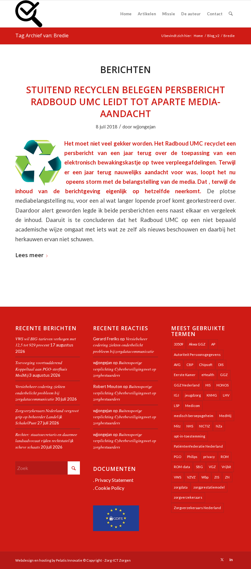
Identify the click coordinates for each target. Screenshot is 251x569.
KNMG (212, 395)
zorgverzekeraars (188, 497)
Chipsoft (205, 365)
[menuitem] (126, 13)
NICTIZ (204, 426)
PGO (177, 457)
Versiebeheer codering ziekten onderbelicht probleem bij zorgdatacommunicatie (40, 392)
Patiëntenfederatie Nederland (198, 446)
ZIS (216, 477)
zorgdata (181, 487)
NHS (189, 426)
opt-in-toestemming (189, 436)
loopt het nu (218, 172)
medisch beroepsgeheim (193, 416)
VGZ (212, 467)
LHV (226, 395)
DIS (220, 365)
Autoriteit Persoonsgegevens (197, 355)
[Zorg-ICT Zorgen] (28, 13)
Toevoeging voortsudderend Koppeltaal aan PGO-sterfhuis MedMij (41, 369)
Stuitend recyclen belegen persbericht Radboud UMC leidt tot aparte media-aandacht (125, 101)
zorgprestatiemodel (209, 487)
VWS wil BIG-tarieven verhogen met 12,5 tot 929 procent (45, 342)
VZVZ (191, 477)
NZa (219, 426)
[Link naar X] (222, 559)
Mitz (177, 426)
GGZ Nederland (187, 385)
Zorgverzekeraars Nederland (197, 508)
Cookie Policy (109, 488)
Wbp (204, 477)
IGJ (176, 395)
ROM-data (182, 467)
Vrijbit (226, 467)
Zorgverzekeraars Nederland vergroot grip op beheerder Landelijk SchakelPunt (47, 417)
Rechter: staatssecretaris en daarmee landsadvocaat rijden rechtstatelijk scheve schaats (46, 440)
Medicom (192, 406)
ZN (227, 477)
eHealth (207, 375)
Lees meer (29, 255)
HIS (208, 385)
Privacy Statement (114, 480)
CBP (189, 365)
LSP (176, 406)
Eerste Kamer (185, 375)
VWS (177, 477)
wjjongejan (144, 126)
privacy (209, 457)
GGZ (224, 375)
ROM (225, 457)
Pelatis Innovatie (69, 560)
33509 (178, 344)
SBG (199, 467)
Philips (192, 457)
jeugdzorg (193, 395)
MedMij (225, 416)
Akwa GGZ (197, 344)
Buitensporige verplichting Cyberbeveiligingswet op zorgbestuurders (124, 369)
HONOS (222, 385)
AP (213, 344)
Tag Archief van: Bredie (42, 35)
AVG (177, 365)
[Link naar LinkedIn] (231, 559)
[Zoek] (231, 13)
